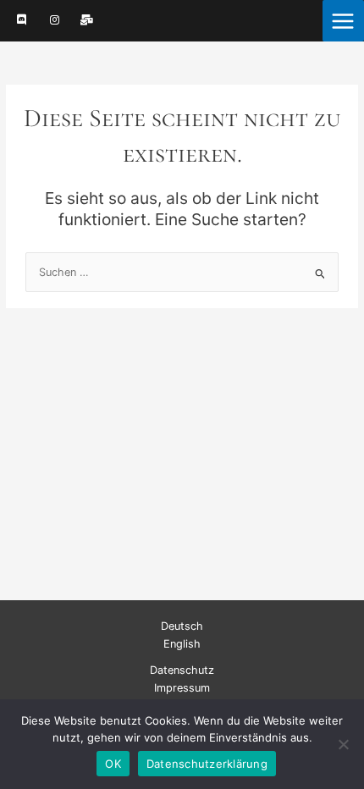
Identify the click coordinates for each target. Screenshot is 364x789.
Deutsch (182, 626)
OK (113, 763)
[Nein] (342, 744)
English (182, 643)
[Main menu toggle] (343, 20)
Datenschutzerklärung (206, 763)
